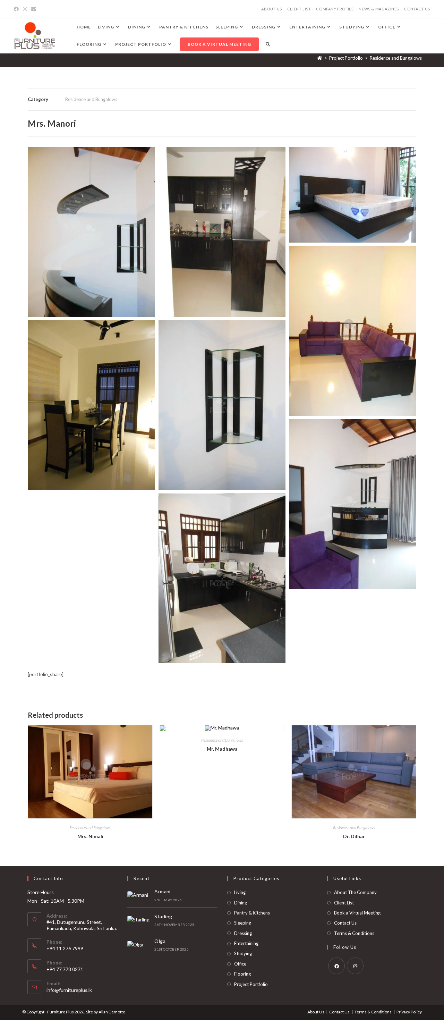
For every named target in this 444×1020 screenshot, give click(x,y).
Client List (344, 902)
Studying (243, 953)
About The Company (355, 892)
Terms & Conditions (354, 933)
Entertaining (246, 943)
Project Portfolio (251, 984)
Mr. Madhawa (222, 749)
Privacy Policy (409, 1011)
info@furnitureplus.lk (69, 990)
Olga (159, 941)
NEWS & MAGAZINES (379, 9)
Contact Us (345, 923)
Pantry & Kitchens (252, 913)
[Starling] (139, 920)
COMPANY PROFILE (334, 9)
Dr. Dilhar (354, 836)
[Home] (319, 58)
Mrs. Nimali (90, 836)
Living (240, 892)
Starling (163, 916)
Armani (162, 891)
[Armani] (139, 895)
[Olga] (139, 944)
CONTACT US (417, 9)
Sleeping (242, 923)
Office (240, 964)
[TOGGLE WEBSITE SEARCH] (267, 44)
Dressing (243, 933)
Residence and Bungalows (396, 58)
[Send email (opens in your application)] (33, 9)
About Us (315, 1011)
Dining (240, 902)
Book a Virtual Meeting (357, 913)
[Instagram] (25, 9)
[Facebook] (17, 9)
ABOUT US (271, 9)
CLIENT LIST (299, 9)
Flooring (242, 974)
